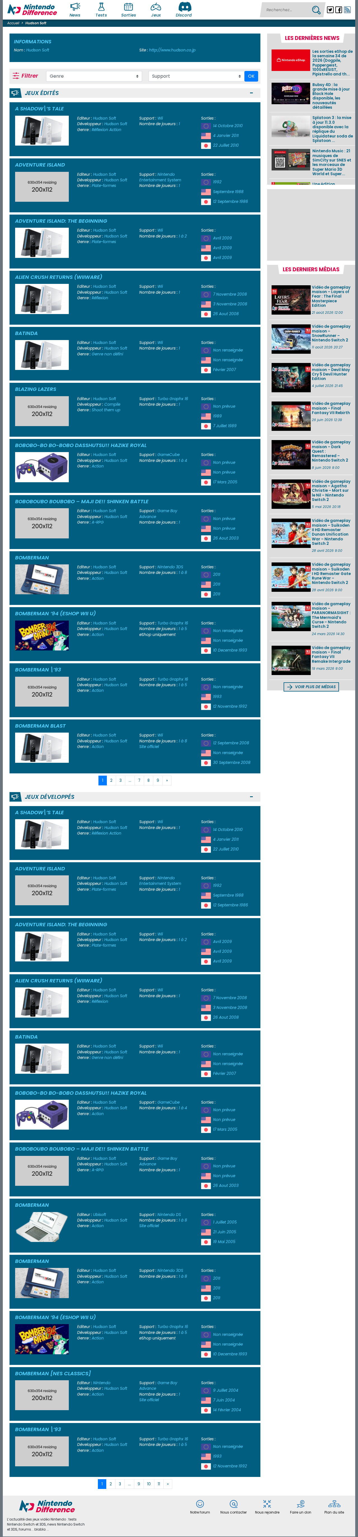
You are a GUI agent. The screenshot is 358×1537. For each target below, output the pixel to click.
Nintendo (101, 1383)
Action (115, 129)
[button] (251, 93)
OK (251, 76)
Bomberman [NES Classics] (53, 1373)
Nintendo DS (169, 1214)
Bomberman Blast (40, 725)
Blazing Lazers (35, 389)
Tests (101, 15)
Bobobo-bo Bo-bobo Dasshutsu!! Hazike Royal (81, 445)
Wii (160, 118)
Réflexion (100, 129)
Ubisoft (99, 1214)
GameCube (168, 454)
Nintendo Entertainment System (160, 177)
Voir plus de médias (315, 687)
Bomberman (32, 557)
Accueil (13, 23)
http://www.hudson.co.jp (172, 50)
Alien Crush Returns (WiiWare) (58, 277)
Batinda (26, 333)
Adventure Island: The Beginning (61, 220)
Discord (183, 15)
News (75, 15)
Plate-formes (104, 185)
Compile (112, 404)
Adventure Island (40, 164)
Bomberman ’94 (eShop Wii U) (55, 613)
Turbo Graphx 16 (172, 399)
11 (159, 1484)
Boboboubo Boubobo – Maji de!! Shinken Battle (82, 501)
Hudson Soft (104, 118)
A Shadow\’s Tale (39, 108)
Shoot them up (106, 410)
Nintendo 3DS (170, 567)
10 (149, 1484)
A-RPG (98, 522)
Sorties (128, 15)
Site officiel (149, 746)
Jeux (156, 15)
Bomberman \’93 (38, 669)
